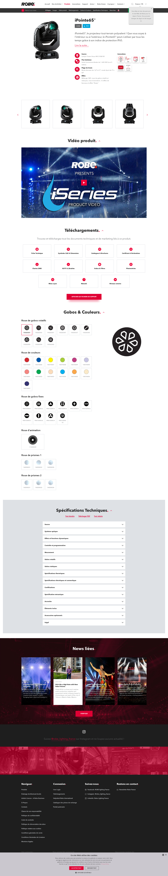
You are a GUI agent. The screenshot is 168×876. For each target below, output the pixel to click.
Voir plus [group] (84, 714)
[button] (84, 872)
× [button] (166, 855)
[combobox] (163, 855)
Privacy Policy (105, 864)
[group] (18, 115)
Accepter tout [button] (76, 868)
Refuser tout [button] (91, 868)
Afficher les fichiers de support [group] (84, 297)
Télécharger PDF (84, 516)
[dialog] (84, 864)
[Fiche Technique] (118, 10)
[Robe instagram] (84, 731)
